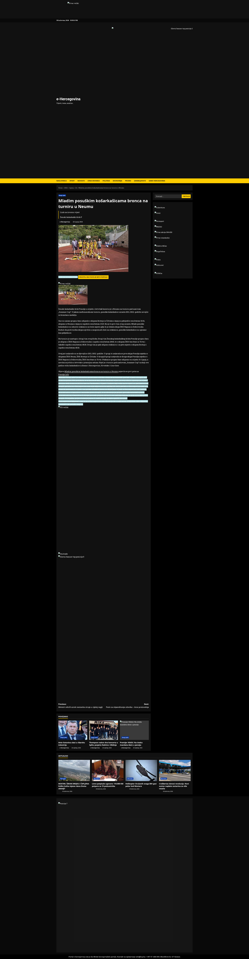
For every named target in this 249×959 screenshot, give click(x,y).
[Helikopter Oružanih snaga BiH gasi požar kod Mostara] (141, 770)
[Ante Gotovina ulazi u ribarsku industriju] (72, 730)
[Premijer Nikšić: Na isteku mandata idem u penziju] (134, 730)
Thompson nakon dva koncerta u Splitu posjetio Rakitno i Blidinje (103, 743)
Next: (127, 705)
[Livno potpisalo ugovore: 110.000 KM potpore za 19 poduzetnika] (108, 770)
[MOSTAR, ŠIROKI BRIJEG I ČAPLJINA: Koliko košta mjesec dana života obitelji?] (74, 770)
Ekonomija (117, 181)
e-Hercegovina (68, 99)
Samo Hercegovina (157, 181)
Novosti (81, 181)
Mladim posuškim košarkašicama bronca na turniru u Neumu (91, 371)
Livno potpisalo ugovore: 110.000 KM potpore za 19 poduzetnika (107, 785)
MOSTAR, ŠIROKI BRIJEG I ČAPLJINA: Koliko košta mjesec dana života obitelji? (73, 786)
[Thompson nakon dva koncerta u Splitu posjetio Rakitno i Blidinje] (103, 730)
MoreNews (164, 957)
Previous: (80, 705)
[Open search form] (192, 181)
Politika (106, 181)
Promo (128, 181)
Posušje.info (63, 374)
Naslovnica (61, 181)
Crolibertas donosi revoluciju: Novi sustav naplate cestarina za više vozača (174, 786)
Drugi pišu (62, 195)
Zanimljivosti (140, 181)
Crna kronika (94, 181)
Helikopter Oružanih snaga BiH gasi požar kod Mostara (141, 785)
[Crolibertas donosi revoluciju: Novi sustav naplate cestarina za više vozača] (175, 770)
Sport (72, 181)
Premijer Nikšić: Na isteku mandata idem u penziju (131, 743)
